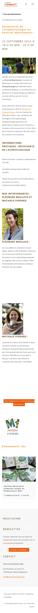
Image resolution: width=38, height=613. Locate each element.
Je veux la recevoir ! (19, 550)
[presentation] (19, 469)
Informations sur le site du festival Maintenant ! (19, 402)
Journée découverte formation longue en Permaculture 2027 (14, 488)
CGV (25, 603)
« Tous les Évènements (11, 14)
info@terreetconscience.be (14, 577)
